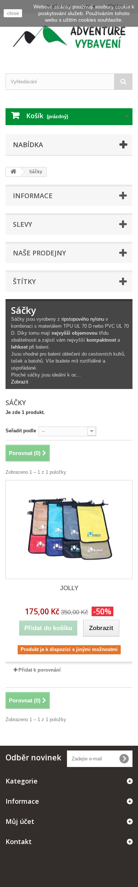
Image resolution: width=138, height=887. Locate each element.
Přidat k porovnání (39, 670)
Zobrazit (19, 382)
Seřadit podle (21, 430)
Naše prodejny (39, 252)
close (13, 13)
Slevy (22, 224)
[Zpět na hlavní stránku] (13, 172)
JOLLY (69, 588)
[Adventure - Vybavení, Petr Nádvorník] (69, 37)
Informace (33, 195)
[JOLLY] (69, 529)
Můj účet (20, 821)
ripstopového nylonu (82, 319)
